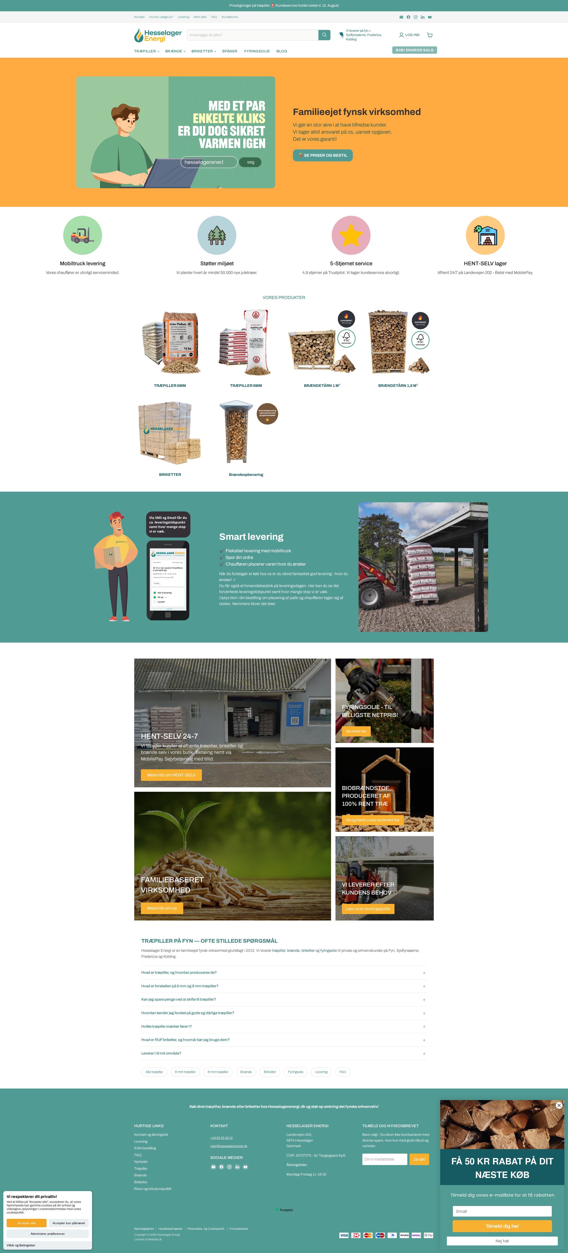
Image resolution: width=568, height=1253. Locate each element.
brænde (293, 950)
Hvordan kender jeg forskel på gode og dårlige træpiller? (187, 1013)
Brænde (174, 51)
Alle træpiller (154, 1072)
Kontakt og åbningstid (151, 1134)
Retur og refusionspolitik (153, 1189)
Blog (281, 51)
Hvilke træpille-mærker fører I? (166, 1026)
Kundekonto (230, 17)
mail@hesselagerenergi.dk (228, 1146)
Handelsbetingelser (170, 1228)
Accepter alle (27, 1223)
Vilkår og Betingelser (21, 1245)
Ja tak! (419, 1159)
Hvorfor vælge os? (161, 17)
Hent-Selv (200, 17)
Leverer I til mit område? (161, 1053)
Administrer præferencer (48, 1233)
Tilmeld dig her (502, 1226)
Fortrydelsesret (238, 1228)
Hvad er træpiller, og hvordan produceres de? (179, 972)
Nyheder (141, 1162)
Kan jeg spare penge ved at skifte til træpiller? (178, 999)
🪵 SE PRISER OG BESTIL (322, 155)
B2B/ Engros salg (415, 50)
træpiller (278, 950)
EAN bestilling (145, 1148)
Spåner (230, 51)
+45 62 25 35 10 (221, 1138)
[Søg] (324, 35)
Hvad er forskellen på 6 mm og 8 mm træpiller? (180, 986)
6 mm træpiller (185, 1072)
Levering (183, 17)
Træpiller (145, 51)
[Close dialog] (559, 1105)
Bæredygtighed (144, 1228)
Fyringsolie (257, 51)
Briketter (202, 51)
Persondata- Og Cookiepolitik (206, 1228)
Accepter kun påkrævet (69, 1223)
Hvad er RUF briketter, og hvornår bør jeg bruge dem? (185, 1040)
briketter (308, 950)
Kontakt (139, 17)
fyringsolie (328, 950)
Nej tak (502, 1241)
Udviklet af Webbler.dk (148, 1239)
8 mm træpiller (218, 1072)
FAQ (214, 17)
